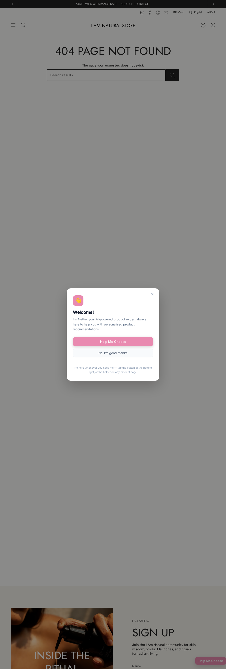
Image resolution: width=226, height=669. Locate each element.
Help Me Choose (113, 342)
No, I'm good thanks (113, 353)
